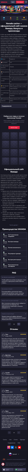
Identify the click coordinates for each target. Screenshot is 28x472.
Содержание (11, 443)
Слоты (5, 439)
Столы (16, 439)
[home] (4, 2)
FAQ (19, 443)
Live (10, 439)
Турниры (22, 439)
